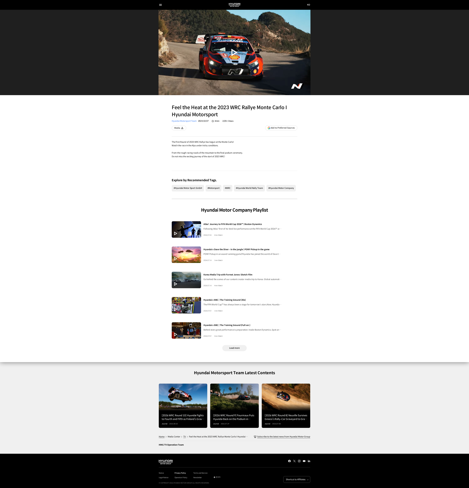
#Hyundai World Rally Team (249, 188)
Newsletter (197, 477)
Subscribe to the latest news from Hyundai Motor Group (283, 436)
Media (180, 128)
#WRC (227, 188)
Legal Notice (163, 477)
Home (162, 436)
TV (184, 436)
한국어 (217, 477)
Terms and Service (200, 473)
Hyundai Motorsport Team (184, 121)
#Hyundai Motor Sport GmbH (188, 188)
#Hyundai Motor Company (281, 188)
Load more (234, 348)
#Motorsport (214, 188)
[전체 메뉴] (160, 5)
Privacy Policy (180, 473)
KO (308, 5)
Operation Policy (181, 477)
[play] (234, 52)
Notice (161, 473)
